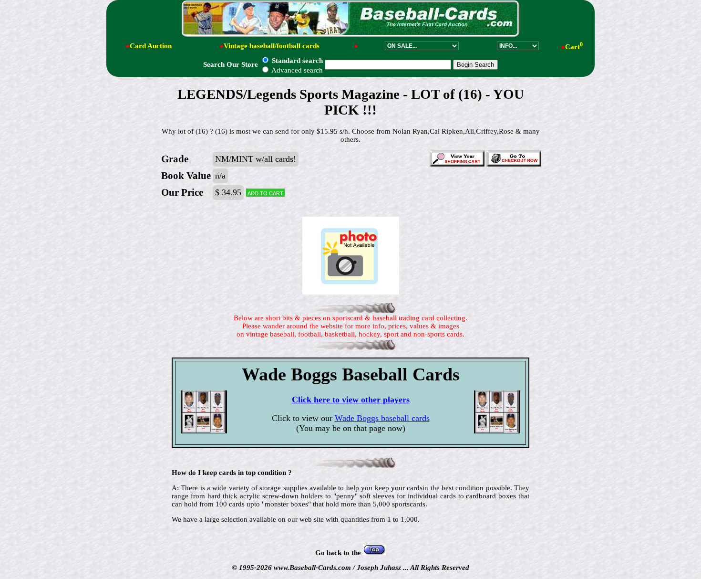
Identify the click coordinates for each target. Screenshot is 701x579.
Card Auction (151, 46)
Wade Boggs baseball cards (382, 418)
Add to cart (265, 193)
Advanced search (296, 70)
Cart (574, 47)
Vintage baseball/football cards (272, 46)
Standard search (296, 60)
